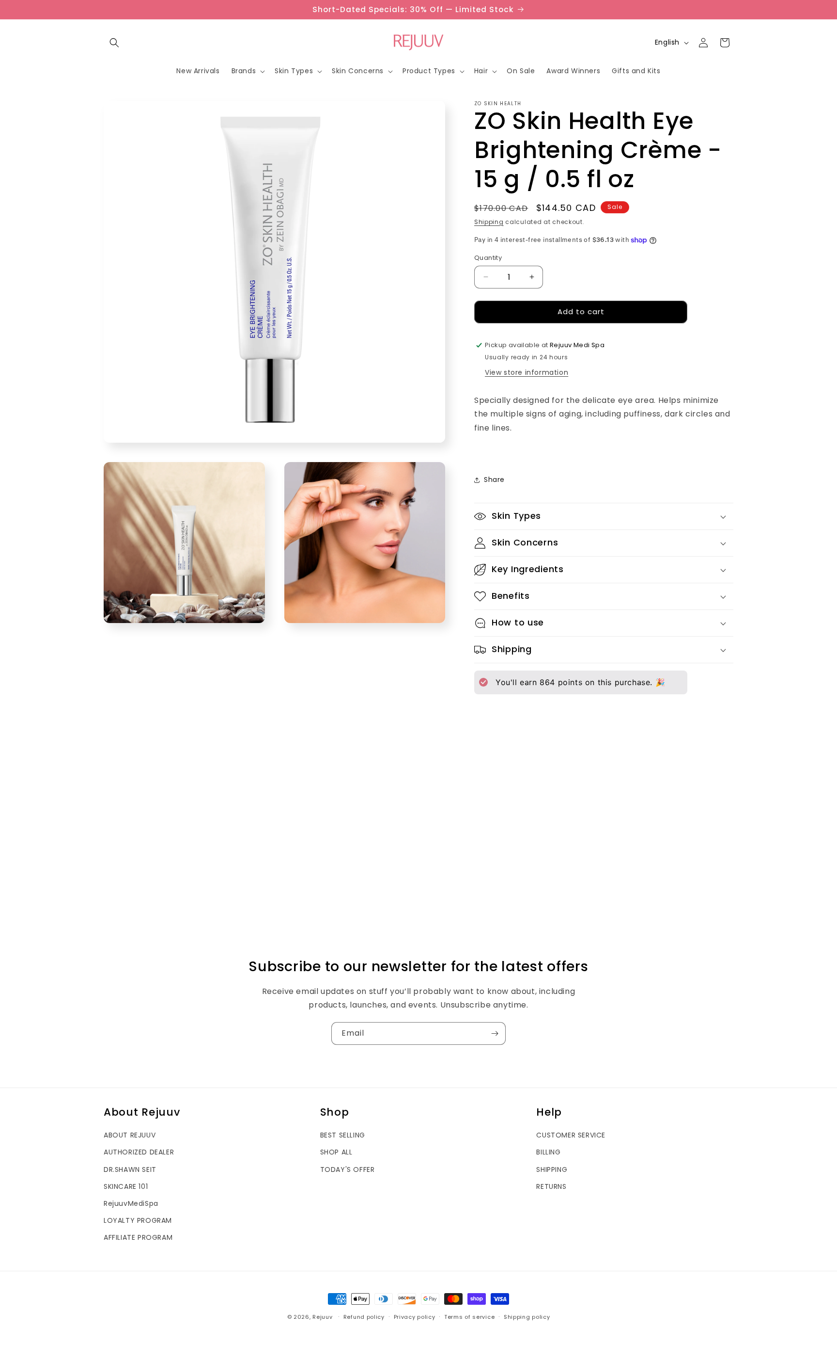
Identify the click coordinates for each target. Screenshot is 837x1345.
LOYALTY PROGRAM (138, 1220)
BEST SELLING (342, 1135)
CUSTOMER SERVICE (570, 1135)
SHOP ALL (336, 1152)
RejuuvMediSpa (131, 1203)
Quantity (488, 257)
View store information (526, 372)
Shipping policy (527, 1316)
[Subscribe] (494, 1033)
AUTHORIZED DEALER (139, 1152)
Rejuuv (322, 1317)
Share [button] (494, 479)
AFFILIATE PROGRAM (138, 1237)
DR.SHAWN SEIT (130, 1169)
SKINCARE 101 (126, 1186)
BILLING (548, 1152)
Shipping (489, 222)
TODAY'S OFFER (347, 1169)
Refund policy (364, 1316)
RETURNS (551, 1186)
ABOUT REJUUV (129, 1135)
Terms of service (469, 1316)
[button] (114, 42)
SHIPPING (551, 1169)
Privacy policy (414, 1316)
